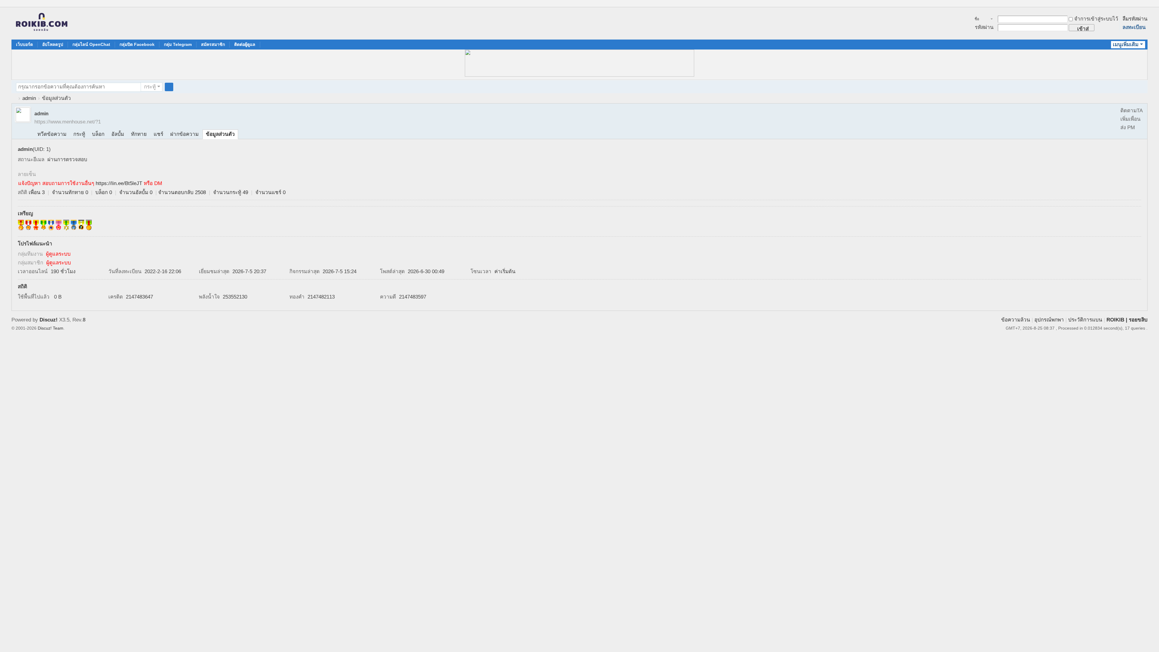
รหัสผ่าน (984, 27)
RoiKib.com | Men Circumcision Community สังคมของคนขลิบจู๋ (13, 98)
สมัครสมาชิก (213, 44)
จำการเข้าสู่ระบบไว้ (1096, 19)
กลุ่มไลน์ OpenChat (91, 44)
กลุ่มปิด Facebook (137, 44)
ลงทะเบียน (1134, 27)
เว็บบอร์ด (24, 44)
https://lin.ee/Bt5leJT (119, 183)
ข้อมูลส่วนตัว (220, 134)
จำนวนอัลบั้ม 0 (135, 192)
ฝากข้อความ (184, 134)
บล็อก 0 (103, 192)
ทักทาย (139, 134)
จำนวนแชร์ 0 (270, 192)
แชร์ (158, 134)
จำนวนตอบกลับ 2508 (182, 192)
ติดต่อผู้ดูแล (244, 44)
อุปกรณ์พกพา (1049, 320)
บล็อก (98, 134)
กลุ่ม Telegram (178, 44)
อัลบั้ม (117, 134)
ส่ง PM (1127, 127)
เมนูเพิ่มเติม (1125, 44)
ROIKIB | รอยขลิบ (1127, 320)
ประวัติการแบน (1085, 320)
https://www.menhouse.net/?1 (67, 122)
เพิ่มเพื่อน (1130, 119)
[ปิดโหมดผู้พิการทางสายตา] (1139, 4)
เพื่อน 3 (37, 192)
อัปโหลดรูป (52, 44)
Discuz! (49, 320)
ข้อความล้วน (1015, 320)
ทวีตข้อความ (51, 134)
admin (29, 98)
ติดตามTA (1131, 110)
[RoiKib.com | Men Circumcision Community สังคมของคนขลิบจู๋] (41, 23)
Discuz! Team (50, 328)
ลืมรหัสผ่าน (1135, 19)
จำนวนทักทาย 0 (70, 192)
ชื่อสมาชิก (980, 19)
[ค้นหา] (169, 87)
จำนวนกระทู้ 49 (230, 192)
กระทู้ (150, 87)
